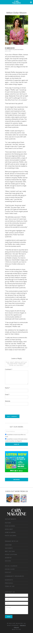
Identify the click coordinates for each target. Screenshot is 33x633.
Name (7, 388)
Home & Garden (10, 532)
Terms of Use (10, 586)
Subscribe (8, 545)
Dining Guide (10, 569)
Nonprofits (9, 580)
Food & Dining (10, 526)
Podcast (8, 572)
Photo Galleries (10, 535)
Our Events (9, 548)
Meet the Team (10, 551)
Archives (16, 479)
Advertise (8, 557)
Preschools (9, 583)
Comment (8, 369)
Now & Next (9, 529)
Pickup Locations (11, 554)
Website (7, 401)
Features (8, 523)
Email (7, 394)
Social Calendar (11, 566)
